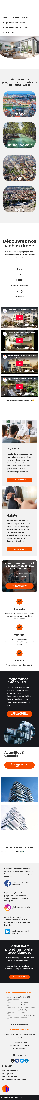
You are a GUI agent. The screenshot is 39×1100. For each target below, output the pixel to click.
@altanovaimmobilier (21, 907)
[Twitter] (22, 1061)
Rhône (20, 114)
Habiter (6, 18)
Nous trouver (8, 32)
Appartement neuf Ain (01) (16, 1005)
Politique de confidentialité (14, 1079)
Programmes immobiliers (14, 22)
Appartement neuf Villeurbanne (18, 1002)
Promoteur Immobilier (12, 27)
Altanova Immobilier (21, 882)
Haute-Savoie (19, 145)
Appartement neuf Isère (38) (17, 1010)
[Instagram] (13, 1061)
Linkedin (15, 933)
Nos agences (8, 1073)
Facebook (16, 885)
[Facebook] (17, 1061)
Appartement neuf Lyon (15, 1000)
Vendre (25, 18)
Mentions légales (9, 1076)
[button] (19, 48)
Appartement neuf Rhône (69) (18, 997)
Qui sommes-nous (10, 1070)
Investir (15, 18)
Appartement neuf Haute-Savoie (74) (20, 1015)
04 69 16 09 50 (21, 1042)
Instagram (16, 909)
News (27, 27)
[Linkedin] (26, 1061)
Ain (19, 178)
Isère (19, 209)
